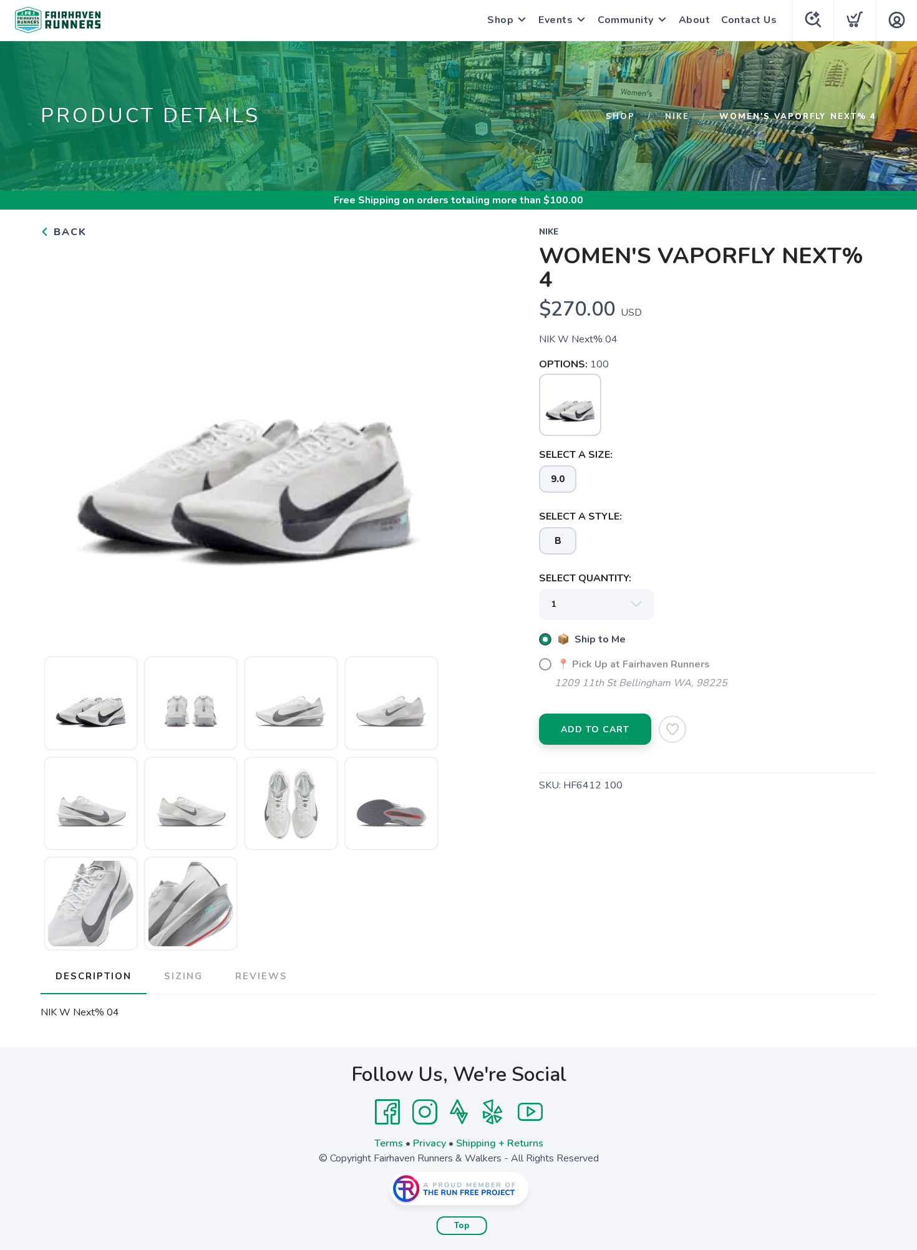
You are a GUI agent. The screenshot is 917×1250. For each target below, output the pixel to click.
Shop (500, 20)
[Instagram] (425, 1112)
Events (555, 20)
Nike (677, 116)
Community (626, 20)
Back (68, 232)
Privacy (429, 1143)
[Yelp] (493, 1112)
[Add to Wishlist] (672, 729)
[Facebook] (387, 1112)
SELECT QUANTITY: (585, 578)
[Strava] (459, 1112)
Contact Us (749, 20)
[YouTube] (530, 1112)
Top (462, 1225)
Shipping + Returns (499, 1143)
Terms (388, 1143)
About (695, 20)
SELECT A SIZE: (576, 455)
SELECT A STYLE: (580, 516)
